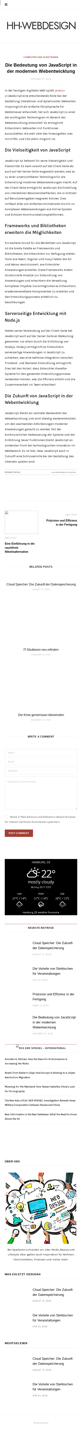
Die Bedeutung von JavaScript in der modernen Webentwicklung (54, 1022)
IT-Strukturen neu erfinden (41, 649)
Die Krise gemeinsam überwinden (41, 715)
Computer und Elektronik (41, 57)
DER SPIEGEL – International (45, 1048)
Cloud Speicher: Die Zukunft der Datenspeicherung (41, 584)
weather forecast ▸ (41, 912)
